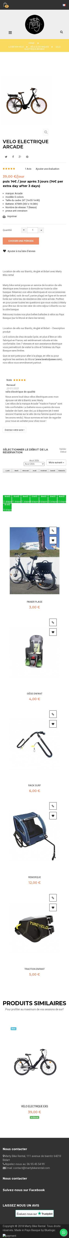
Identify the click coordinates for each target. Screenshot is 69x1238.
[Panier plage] (34, 560)
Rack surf (34, 785)
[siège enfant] (34, 652)
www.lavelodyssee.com (48, 359)
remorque (34, 877)
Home (31, 43)
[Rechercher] (61, 31)
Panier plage (34, 601)
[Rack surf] (34, 744)
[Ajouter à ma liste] (53, 540)
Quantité (7, 230)
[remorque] (34, 836)
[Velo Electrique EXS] (34, 1064)
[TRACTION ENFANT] (34, 927)
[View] (53, 530)
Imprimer (12, 216)
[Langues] (64, 4)
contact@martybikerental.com (31, 1168)
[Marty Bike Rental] (34, 19)
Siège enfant (34, 693)
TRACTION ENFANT (34, 969)
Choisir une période (20, 240)
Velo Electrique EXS (34, 1106)
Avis (28, 168)
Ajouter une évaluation (47, 168)
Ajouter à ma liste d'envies (21, 251)
